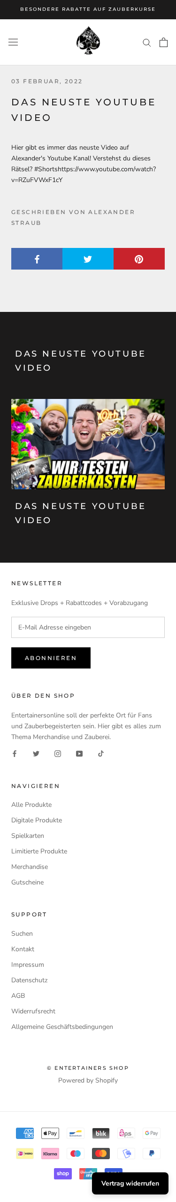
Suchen (22, 933)
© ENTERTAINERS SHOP (88, 1068)
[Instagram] (57, 753)
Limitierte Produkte (39, 851)
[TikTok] (101, 753)
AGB (18, 995)
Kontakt (22, 949)
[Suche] (147, 42)
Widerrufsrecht (33, 1011)
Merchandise (29, 866)
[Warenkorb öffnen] (164, 42)
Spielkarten (27, 835)
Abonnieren (51, 657)
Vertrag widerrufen (130, 1183)
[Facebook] (14, 753)
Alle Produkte (31, 804)
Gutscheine (27, 882)
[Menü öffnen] (13, 42)
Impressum (27, 964)
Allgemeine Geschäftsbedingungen (62, 1026)
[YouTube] (79, 753)
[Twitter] (36, 753)
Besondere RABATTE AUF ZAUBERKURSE (88, 9)
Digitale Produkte (36, 820)
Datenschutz (29, 980)
